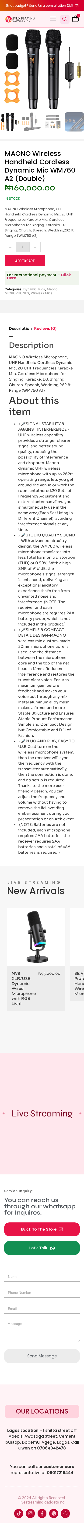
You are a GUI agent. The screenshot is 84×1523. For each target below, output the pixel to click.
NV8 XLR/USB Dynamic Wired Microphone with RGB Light (24, 988)
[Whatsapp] (65, 1513)
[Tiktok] (18, 1513)
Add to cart (25, 261)
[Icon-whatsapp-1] (53, 1513)
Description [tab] (20, 328)
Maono (52, 289)
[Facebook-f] (42, 1513)
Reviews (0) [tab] (45, 328)
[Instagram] (30, 1513)
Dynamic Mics (34, 289)
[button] (53, 19)
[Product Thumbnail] (70, 37)
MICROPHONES (17, 293)
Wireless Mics (41, 293)
